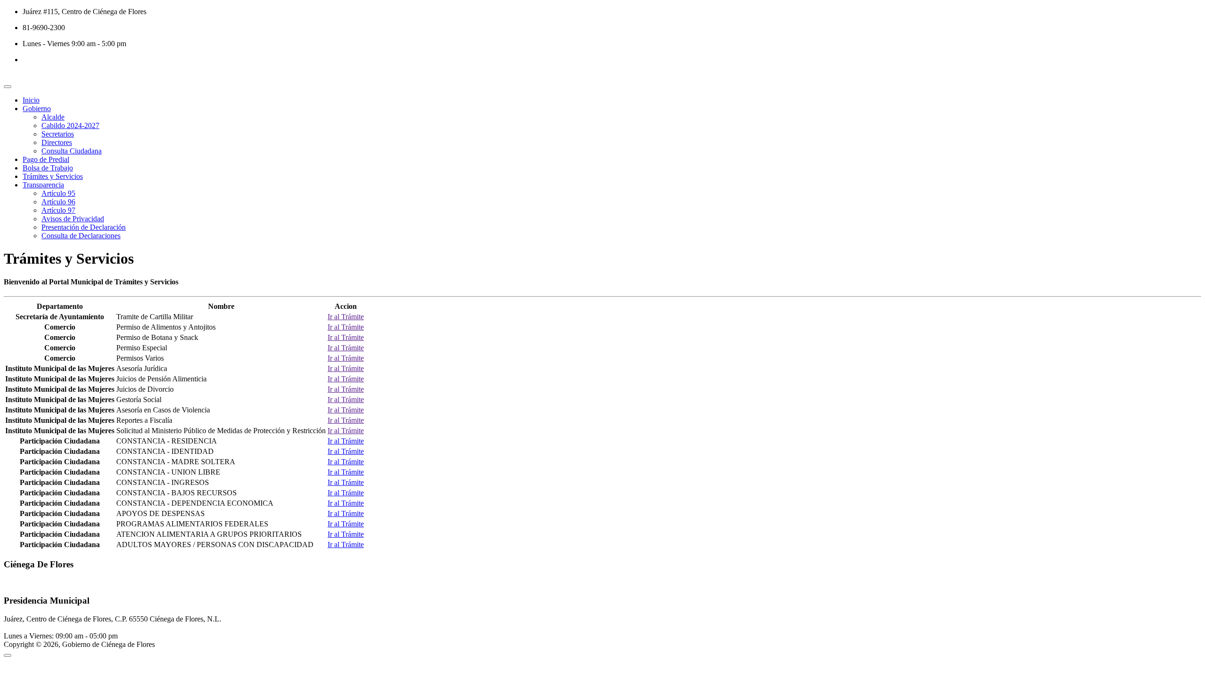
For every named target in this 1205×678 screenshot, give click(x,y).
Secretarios (57, 134)
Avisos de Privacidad (72, 219)
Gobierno (37, 109)
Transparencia (43, 185)
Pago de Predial (46, 159)
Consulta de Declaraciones (80, 236)
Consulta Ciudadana (71, 151)
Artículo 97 (58, 210)
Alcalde (52, 117)
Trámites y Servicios (53, 176)
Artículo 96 (58, 202)
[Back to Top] (7, 655)
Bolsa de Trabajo (48, 168)
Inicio (31, 100)
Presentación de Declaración (83, 227)
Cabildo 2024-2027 (70, 125)
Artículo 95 (58, 193)
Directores (56, 142)
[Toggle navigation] (7, 86)
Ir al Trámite (346, 317)
